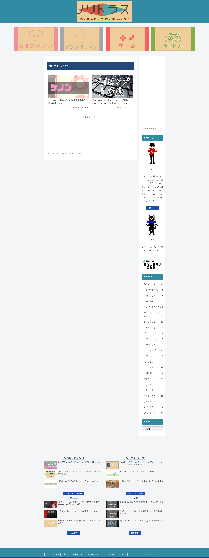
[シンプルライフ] (81, 39)
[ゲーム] (127, 39)
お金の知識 (111, 554)
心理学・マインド (79, 554)
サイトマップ (121, 554)
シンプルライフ (93, 554)
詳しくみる (153, 208)
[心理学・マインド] (36, 39)
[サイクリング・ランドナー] (173, 39)
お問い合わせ (66, 554)
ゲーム (102, 554)
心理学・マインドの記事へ (74, 493)
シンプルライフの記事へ (135, 493)
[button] (161, 128)
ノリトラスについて (52, 554)
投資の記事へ (135, 533)
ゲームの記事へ (73, 533)
